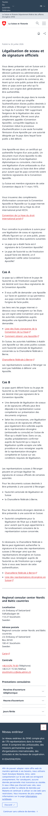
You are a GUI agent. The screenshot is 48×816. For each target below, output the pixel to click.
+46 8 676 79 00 (10, 665)
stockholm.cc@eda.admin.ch (16, 672)
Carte (5, 653)
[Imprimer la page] (39, 33)
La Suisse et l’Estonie (18, 23)
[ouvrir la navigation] (44, 23)
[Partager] (44, 33)
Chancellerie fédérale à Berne (17, 359)
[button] (43, 727)
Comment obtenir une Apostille (21, 336)
